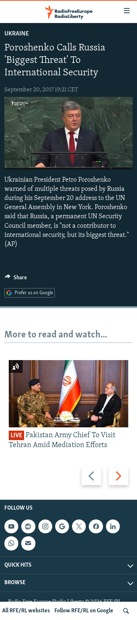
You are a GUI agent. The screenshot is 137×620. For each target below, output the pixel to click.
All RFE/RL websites (26, 611)
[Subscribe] (28, 543)
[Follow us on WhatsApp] (11, 543)
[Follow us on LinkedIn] (113, 526)
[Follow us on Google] (62, 526)
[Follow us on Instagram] (45, 526)
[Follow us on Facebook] (96, 526)
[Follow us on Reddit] (28, 526)
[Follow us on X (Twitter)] (79, 526)
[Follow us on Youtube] (11, 526)
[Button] (16, 279)
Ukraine (16, 34)
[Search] (126, 611)
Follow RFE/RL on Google (83, 611)
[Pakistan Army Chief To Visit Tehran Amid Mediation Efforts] (68, 393)
